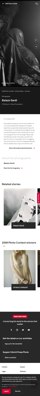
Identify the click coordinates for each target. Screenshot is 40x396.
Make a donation (10, 357)
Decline (17, 391)
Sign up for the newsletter (13, 344)
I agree (6, 391)
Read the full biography (12, 168)
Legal (4, 371)
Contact (4, 367)
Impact (22, 367)
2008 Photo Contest (11, 3)
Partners (23, 371)
